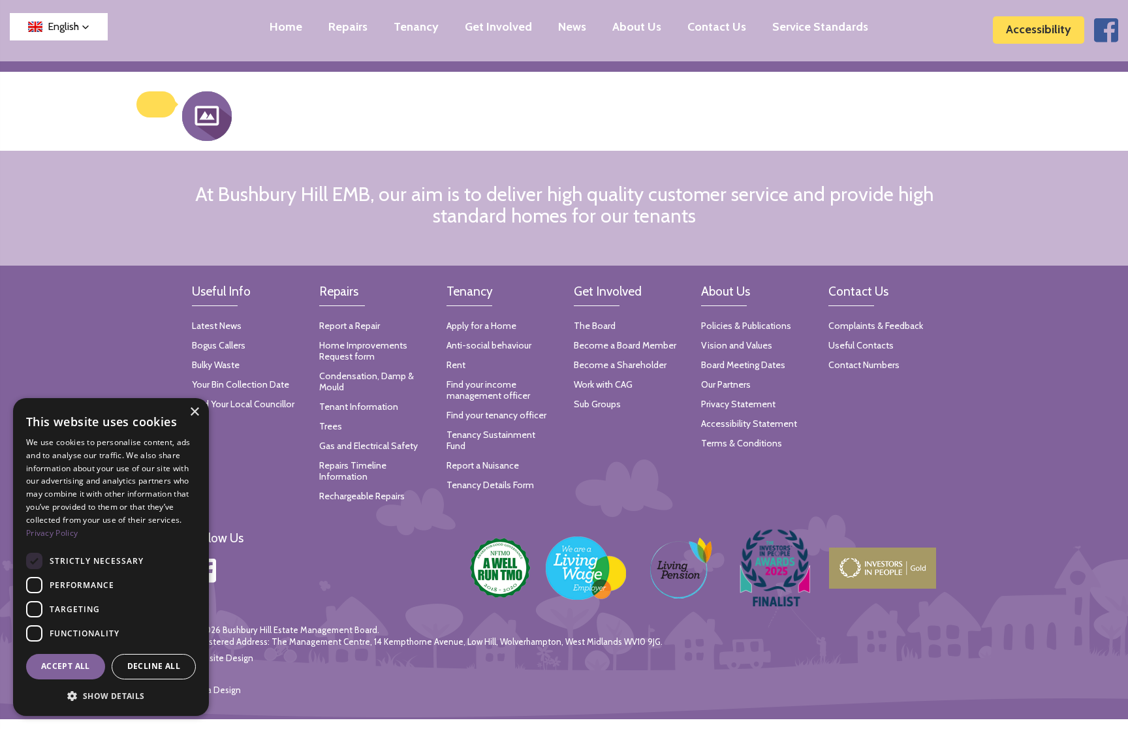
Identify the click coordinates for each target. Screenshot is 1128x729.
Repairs (348, 27)
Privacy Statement (738, 404)
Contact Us (716, 27)
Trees (330, 426)
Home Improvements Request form (363, 350)
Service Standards (820, 27)
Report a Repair (349, 326)
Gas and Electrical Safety (368, 446)
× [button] (194, 412)
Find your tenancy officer (496, 415)
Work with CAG (603, 384)
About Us (636, 27)
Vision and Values (736, 345)
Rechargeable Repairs (362, 496)
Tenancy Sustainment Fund (490, 440)
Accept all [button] (65, 666)
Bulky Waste (216, 365)
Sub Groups (597, 404)
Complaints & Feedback (875, 326)
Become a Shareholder (620, 365)
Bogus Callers (218, 345)
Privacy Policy (52, 532)
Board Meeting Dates (743, 365)
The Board (595, 326)
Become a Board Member (625, 345)
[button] (58, 27)
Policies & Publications (746, 326)
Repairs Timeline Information (352, 470)
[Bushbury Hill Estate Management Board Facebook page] (1106, 37)
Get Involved (498, 27)
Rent (455, 365)
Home (286, 27)
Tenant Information (358, 406)
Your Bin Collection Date (240, 384)
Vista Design (216, 690)
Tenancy (416, 27)
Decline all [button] (153, 666)
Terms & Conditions (741, 443)
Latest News (217, 326)
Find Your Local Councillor (243, 404)
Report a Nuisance (482, 465)
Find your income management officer (488, 390)
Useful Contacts (861, 345)
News (572, 27)
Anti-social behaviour (488, 345)
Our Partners (726, 384)
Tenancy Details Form (490, 485)
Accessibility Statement (749, 423)
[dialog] (111, 557)
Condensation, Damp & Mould (366, 381)
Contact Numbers (864, 365)
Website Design (222, 658)
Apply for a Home (481, 326)
